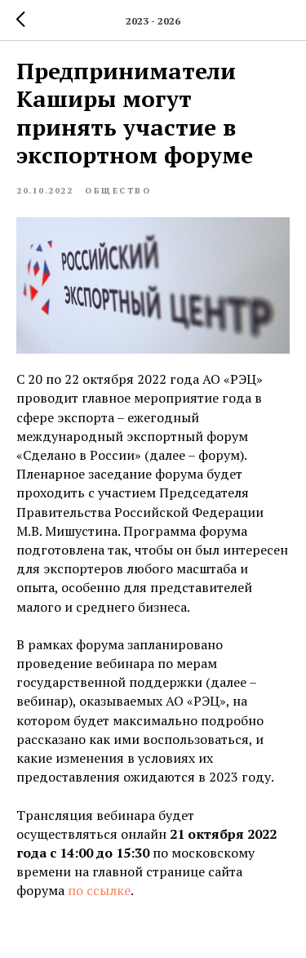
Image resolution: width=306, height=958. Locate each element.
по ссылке (99, 890)
